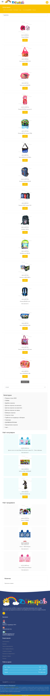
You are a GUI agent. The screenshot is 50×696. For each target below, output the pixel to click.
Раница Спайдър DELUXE (25, 181)
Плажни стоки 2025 (10, 398)
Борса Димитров (11, 682)
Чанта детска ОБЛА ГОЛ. (25, 61)
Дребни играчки (10, 403)
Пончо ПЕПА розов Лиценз (25, 567)
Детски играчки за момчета (13, 405)
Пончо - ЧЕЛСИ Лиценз (25, 546)
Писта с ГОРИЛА (25, 520)
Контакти (5, 644)
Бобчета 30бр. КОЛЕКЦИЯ (25, 471)
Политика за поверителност (9, 653)
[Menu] (2, 1)
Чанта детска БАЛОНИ (25, 85)
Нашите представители (8, 646)
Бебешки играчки (10, 413)
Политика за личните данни (6, 693)
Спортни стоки (9, 415)
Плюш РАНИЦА (25, 37)
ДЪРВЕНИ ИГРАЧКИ (11, 422)
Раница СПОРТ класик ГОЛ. (25, 205)
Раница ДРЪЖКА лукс (25, 301)
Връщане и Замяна (7, 656)
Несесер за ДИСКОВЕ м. (25, 277)
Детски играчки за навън (12, 410)
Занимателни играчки (11, 425)
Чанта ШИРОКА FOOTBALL (25, 157)
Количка (4, 658)
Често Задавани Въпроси (8, 648)
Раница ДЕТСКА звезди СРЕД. (25, 133)
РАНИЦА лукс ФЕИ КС (25, 253)
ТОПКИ (7, 400)
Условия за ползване (7, 651)
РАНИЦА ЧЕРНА (25, 229)
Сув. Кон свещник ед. (25, 493)
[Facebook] (47, 2)
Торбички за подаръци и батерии (15, 417)
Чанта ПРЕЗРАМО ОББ (25, 373)
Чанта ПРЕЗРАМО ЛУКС (25, 325)
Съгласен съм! (25, 695)
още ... (7, 427)
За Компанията (6, 641)
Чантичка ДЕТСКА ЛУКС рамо (25, 349)
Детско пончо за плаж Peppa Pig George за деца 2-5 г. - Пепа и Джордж (25, 450)
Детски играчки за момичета (13, 408)
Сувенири (8, 420)
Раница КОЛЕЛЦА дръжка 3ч (25, 109)
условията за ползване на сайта (11, 687)
